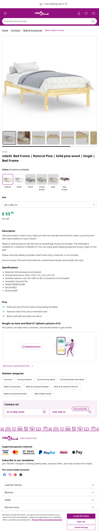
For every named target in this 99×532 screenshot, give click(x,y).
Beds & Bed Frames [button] (43, 393)
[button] (8, 182)
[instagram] (10, 474)
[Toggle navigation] (5, 13)
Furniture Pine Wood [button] (46, 379)
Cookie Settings (81, 527)
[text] (8, 214)
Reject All (81, 522)
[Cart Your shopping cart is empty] (93, 13)
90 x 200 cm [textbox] (10, 204)
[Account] (79, 13)
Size (4, 197)
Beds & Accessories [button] (12, 386)
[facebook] (4, 474)
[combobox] (49, 21)
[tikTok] (20, 474)
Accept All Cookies (81, 516)
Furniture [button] (8, 379)
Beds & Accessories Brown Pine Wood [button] (17, 393)
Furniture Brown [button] (25, 379)
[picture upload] (65, 346)
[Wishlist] (86, 13)
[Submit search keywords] (93, 21)
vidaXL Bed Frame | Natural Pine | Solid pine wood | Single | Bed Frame (48, 158)
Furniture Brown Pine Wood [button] (72, 379)
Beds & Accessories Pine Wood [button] (67, 386)
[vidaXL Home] (41, 13)
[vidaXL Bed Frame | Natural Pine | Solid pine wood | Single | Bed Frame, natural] (49, 83)
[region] (49, 521)
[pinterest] (15, 474)
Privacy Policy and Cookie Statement (47, 520)
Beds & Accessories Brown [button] (37, 386)
